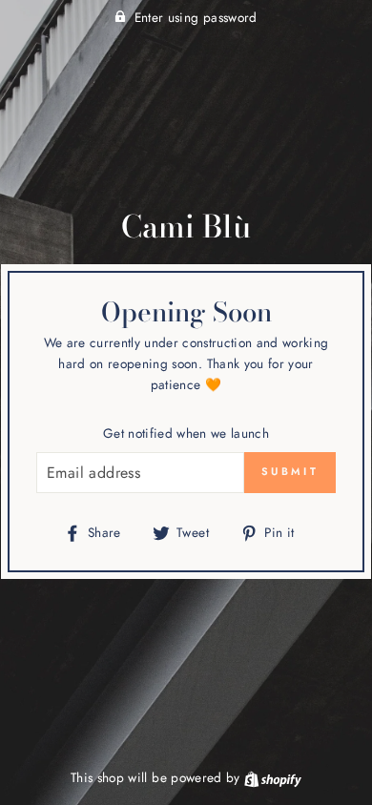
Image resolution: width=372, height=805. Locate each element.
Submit (290, 471)
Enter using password (196, 17)
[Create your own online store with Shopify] (272, 777)
